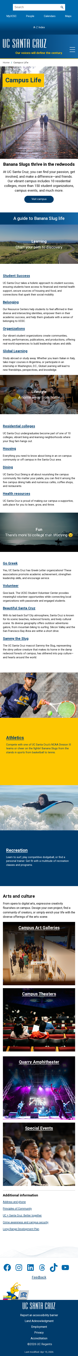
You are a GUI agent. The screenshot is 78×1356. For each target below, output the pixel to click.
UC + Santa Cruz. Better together (22, 1215)
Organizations (14, 328)
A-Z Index (39, 27)
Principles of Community (17, 1208)
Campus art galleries (39, 927)
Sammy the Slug (15, 638)
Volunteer (11, 586)
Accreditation (39, 1338)
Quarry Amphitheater (39, 1061)
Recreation (17, 850)
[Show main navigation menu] (72, 49)
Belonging (11, 302)
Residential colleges (19, 426)
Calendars (50, 16)
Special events (39, 1128)
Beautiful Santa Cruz (19, 608)
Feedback (39, 1277)
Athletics (15, 737)
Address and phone (14, 1201)
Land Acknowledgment (39, 1321)
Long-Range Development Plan (21, 1229)
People (30, 16)
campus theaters (39, 993)
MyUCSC (12, 16)
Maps (68, 16)
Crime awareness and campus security (25, 1222)
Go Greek (10, 563)
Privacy (39, 1332)
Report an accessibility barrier (39, 1315)
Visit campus (39, 199)
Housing (9, 448)
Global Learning (15, 351)
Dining (8, 467)
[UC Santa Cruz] (24, 43)
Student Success (16, 276)
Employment (39, 1326)
